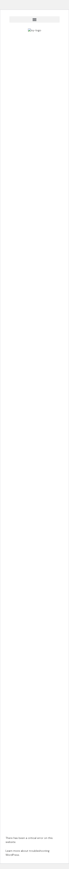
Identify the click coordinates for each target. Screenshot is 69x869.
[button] (34, 19)
